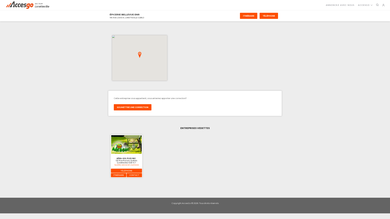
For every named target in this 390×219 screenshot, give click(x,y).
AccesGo (364, 5)
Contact (134, 175)
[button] (140, 55)
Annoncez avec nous (340, 5)
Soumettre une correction (132, 107)
